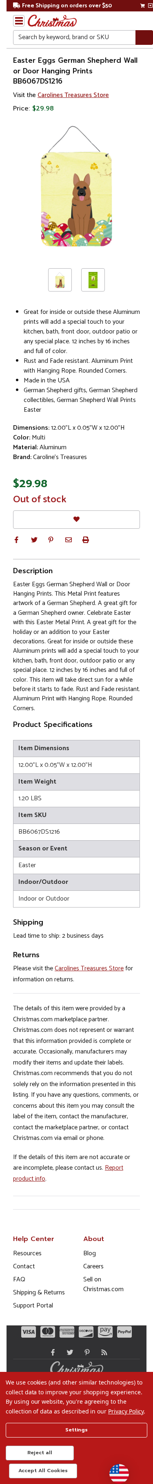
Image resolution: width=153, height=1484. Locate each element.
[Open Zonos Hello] (115, 1470)
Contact (24, 1266)
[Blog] (102, 1352)
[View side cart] (150, 5)
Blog (89, 1253)
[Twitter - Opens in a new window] (68, 1352)
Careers (93, 1266)
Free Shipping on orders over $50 (67, 6)
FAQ (19, 1279)
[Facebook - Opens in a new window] (51, 1352)
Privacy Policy (126, 1411)
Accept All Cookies (43, 1470)
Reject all (39, 1452)
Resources (27, 1253)
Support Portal (33, 1305)
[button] (16, 540)
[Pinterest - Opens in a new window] (85, 1352)
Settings (76, 1429)
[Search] (144, 37)
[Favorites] (76, 519)
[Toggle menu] (18, 20)
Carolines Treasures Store (73, 95)
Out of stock (40, 499)
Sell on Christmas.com (103, 1284)
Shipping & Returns (39, 1292)
